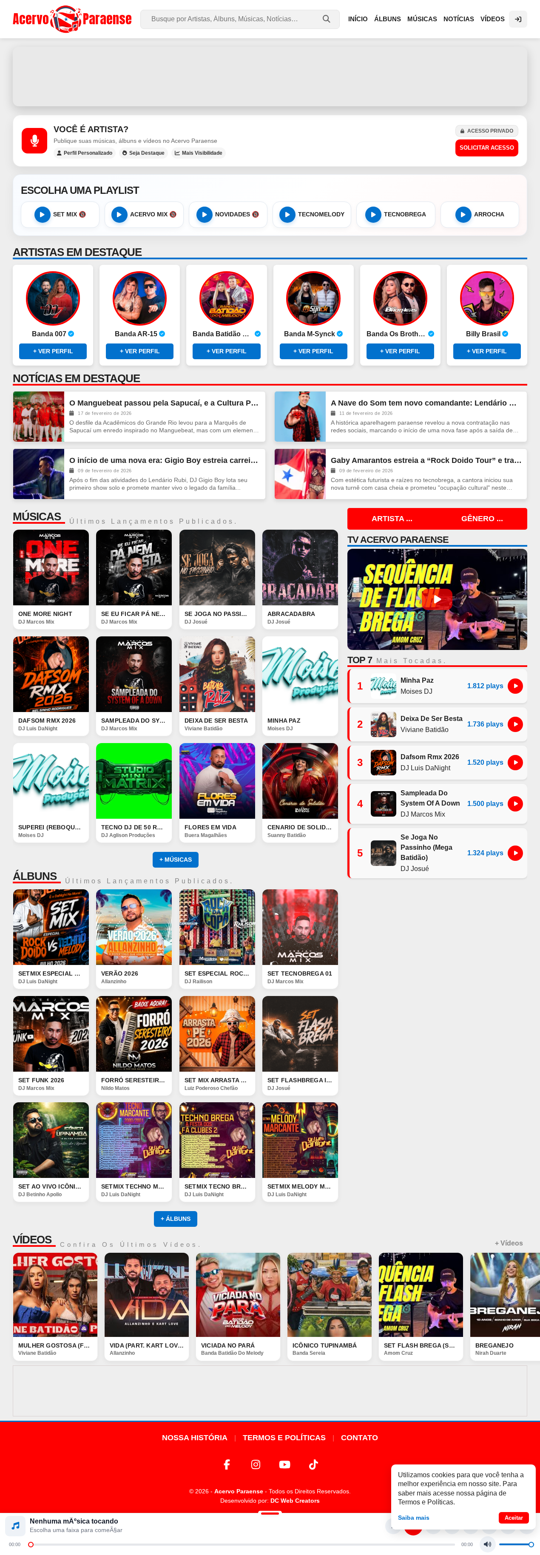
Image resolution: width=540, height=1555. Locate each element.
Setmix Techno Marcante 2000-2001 (134, 1186)
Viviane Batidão (203, 728)
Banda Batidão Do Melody (232, 1353)
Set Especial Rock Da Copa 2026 (217, 973)
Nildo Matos (115, 1087)
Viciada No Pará (228, 1345)
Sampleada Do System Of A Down (134, 720)
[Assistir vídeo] (55, 1294)
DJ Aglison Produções (128, 834)
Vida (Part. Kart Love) (147, 1345)
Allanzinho (113, 981)
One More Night (45, 613)
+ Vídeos (509, 1243)
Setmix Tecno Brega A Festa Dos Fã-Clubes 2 (217, 1186)
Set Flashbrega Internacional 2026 (300, 1080)
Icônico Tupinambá (325, 1345)
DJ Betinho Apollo (40, 1194)
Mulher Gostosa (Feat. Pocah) (55, 1345)
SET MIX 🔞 (69, 214)
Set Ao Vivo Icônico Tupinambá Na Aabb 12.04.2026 (51, 1186)
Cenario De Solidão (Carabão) (300, 827)
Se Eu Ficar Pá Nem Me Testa (134, 613)
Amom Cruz (398, 1353)
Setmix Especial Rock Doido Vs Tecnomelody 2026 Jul (51, 973)
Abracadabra (291, 613)
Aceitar (514, 1518)
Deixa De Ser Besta (216, 720)
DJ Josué (196, 621)
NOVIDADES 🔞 (237, 214)
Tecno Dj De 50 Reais (134, 827)
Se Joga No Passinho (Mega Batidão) (217, 613)
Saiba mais (413, 1517)
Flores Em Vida (210, 827)
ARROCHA (489, 214)
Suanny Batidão (286, 834)
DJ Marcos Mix (36, 621)
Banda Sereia (309, 1353)
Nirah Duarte (490, 1353)
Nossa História (194, 1437)
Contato (359, 1437)
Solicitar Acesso (487, 148)
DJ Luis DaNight (37, 728)
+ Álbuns (175, 1218)
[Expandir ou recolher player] (270, 1514)
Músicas (422, 19)
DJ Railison (198, 981)
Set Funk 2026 (41, 1080)
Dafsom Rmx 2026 (47, 720)
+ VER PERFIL (53, 351)
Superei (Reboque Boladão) (51, 827)
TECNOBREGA (405, 214)
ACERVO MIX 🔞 (153, 214)
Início (358, 19)
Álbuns (387, 19)
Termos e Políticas (284, 1437)
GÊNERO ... (482, 518)
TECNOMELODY (321, 214)
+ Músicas (175, 859)
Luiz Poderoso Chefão (211, 1087)
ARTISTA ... (392, 518)
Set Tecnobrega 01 (299, 973)
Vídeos (492, 19)
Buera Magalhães (206, 834)
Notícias (458, 19)
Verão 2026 (119, 973)
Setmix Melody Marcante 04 (300, 1186)
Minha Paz (284, 720)
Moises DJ (280, 728)
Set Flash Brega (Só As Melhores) (421, 1345)
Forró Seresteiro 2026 (134, 1080)
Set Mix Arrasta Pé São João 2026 (217, 1080)
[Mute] (488, 1544)
